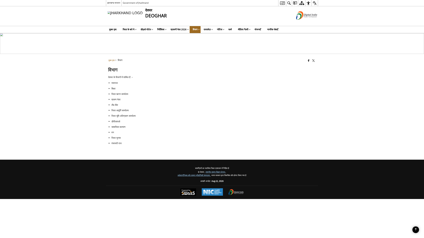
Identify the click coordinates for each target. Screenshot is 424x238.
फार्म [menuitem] (230, 29)
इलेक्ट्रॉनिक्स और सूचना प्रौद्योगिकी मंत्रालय (194, 175)
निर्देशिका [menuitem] (160, 29)
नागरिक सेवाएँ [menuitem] (272, 29)
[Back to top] (415, 229)
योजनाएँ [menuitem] (258, 29)
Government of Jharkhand (136, 2)
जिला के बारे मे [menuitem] (128, 29)
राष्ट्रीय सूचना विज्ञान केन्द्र (216, 172)
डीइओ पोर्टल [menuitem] (146, 29)
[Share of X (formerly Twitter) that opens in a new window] (313, 61)
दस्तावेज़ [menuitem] (207, 29)
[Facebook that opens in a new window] (309, 61)
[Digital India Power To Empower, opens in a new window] (236, 192)
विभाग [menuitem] (195, 29)
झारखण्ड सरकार (113, 2)
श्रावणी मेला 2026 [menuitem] (178, 29)
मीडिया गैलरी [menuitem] (243, 29)
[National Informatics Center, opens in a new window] (212, 192)
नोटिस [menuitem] (219, 29)
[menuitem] (282, 3)
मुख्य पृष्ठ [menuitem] (112, 29)
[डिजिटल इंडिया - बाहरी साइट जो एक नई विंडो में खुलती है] (302, 22)
